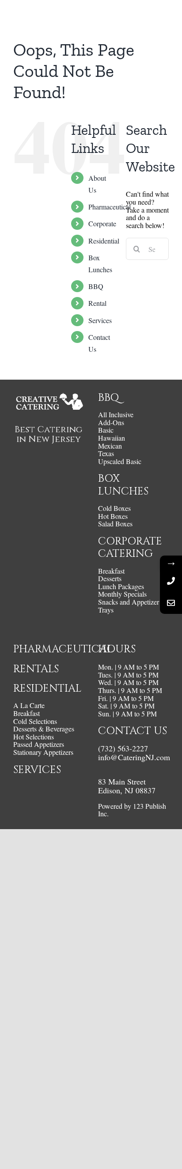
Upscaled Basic (119, 461)
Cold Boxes (114, 508)
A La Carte (29, 705)
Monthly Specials (122, 594)
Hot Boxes (113, 516)
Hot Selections (33, 737)
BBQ (95, 286)
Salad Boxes (115, 524)
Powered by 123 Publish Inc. (132, 810)
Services (100, 320)
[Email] (171, 603)
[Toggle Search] (137, 16)
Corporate (102, 223)
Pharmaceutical (109, 206)
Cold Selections (35, 721)
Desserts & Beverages (43, 729)
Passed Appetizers (38, 744)
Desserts (109, 579)
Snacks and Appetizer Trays (128, 605)
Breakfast (111, 571)
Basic (106, 430)
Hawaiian (111, 438)
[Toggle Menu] (162, 17)
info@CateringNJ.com (134, 757)
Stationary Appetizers (43, 752)
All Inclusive (115, 415)
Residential (103, 240)
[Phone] (171, 581)
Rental (97, 303)
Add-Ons (111, 422)
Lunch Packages (121, 586)
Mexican (110, 446)
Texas (106, 453)
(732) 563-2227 (123, 748)
